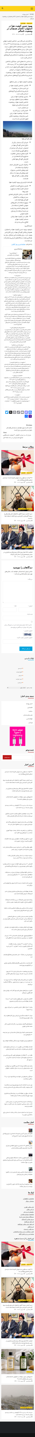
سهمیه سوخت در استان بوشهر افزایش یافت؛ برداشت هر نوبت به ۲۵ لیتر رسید (19, 856)
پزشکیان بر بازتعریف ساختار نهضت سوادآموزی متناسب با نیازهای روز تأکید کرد (19, 831)
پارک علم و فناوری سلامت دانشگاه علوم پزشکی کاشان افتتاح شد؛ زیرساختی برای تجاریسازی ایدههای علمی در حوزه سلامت (17, 1160)
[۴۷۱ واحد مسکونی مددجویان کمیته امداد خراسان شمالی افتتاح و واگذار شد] (17, 462)
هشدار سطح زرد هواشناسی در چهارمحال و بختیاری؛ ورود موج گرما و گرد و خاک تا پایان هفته (18, 1094)
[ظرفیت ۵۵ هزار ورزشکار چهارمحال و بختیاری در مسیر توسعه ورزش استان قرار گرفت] (17, 536)
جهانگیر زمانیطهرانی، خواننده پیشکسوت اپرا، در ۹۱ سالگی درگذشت (18, 1077)
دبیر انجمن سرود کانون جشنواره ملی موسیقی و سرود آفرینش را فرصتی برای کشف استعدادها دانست (18, 516)
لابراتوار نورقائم (29, 1221)
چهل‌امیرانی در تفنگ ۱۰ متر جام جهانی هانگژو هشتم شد (18, 955)
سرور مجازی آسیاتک (28, 1219)
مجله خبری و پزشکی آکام (26, 1234)
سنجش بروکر (30, 1201)
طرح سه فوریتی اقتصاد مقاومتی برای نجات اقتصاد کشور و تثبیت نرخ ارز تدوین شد (18, 840)
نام (15, 606)
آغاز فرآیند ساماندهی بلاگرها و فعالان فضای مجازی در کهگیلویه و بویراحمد (18, 964)
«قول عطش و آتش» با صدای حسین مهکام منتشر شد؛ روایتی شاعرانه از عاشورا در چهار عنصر (17, 848)
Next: (17, 435)
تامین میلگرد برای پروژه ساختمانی (23, 1231)
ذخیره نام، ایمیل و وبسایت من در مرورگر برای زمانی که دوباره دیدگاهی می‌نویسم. (18, 626)
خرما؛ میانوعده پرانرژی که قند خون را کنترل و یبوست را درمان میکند (19, 1185)
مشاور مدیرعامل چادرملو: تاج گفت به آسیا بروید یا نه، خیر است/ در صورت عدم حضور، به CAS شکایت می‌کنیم (17, 982)
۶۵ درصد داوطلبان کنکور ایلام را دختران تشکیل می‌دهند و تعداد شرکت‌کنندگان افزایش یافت (18, 814)
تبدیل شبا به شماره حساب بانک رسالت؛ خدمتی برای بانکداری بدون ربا (17, 1113)
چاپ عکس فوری (29, 1207)
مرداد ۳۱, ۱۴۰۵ (21, 1417)
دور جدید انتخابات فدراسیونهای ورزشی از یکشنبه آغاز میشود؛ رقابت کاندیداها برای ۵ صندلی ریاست (18, 1086)
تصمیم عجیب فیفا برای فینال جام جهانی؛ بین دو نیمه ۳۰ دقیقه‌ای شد (17, 1033)
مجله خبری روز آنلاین (18, 244)
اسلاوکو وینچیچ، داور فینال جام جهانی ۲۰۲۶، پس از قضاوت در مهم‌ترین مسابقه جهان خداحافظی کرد (18, 936)
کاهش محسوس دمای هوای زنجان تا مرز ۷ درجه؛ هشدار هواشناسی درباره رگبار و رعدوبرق (18, 1000)
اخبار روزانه (29, 23)
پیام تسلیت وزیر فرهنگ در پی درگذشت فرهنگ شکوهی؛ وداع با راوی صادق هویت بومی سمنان (18, 900)
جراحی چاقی (30, 1209)
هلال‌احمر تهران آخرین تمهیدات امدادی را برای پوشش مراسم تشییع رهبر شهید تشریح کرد (17, 1134)
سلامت (30, 711)
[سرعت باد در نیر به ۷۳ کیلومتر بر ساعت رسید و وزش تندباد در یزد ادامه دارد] (17, 1397)
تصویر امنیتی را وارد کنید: (24, 637)
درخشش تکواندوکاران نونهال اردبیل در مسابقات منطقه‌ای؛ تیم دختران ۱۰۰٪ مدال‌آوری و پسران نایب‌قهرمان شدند (18, 874)
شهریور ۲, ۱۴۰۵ (20, 557)
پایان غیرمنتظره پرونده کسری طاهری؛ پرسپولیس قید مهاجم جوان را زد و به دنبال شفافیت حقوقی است (18, 1068)
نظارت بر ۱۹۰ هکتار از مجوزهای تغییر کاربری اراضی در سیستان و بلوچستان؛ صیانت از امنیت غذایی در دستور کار (17, 1057)
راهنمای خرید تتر (28, 1211)
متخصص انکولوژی (28, 1198)
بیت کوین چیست (29, 1229)
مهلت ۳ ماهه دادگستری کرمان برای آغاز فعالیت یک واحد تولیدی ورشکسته (18, 1016)
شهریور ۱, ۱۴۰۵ (21, 1381)
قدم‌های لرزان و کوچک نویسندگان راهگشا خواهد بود (17, 1040)
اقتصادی (23, 473)
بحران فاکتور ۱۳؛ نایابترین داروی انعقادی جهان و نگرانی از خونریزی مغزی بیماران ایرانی (19, 1146)
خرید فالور (31, 1226)
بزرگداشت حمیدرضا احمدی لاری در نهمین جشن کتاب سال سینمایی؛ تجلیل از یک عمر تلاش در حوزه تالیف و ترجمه (18, 1104)
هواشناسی (23, 23)
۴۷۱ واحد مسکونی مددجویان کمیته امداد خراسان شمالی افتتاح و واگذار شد (17, 479)
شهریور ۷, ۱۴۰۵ (20, 482)
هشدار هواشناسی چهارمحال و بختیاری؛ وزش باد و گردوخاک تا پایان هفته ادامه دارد (18, 892)
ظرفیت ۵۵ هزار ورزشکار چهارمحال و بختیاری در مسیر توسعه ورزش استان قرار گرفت (17, 553)
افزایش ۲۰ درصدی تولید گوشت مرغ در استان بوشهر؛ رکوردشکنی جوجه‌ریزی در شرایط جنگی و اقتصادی (17, 865)
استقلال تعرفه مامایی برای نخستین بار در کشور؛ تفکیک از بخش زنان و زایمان (19, 1173)
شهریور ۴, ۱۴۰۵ (20, 521)
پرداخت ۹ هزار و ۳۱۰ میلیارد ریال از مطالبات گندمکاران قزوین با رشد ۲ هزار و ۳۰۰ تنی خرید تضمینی (19, 946)
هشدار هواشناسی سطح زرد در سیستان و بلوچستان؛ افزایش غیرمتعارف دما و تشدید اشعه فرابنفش (17, 1048)
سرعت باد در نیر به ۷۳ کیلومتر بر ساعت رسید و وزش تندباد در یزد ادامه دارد (18, 806)
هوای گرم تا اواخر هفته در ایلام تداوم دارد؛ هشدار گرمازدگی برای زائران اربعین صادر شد (18, 928)
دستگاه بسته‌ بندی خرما (26, 1216)
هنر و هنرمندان (22, 509)
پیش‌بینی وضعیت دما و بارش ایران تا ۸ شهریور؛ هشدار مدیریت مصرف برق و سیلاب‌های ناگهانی (19, 972)
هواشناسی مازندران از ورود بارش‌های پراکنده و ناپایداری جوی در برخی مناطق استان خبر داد (19, 823)
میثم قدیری (28, 34)
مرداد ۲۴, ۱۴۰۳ (19, 34)
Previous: (19, 427)
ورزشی (23, 547)
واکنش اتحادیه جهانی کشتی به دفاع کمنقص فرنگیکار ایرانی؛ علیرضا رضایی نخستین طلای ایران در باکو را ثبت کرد (17, 918)
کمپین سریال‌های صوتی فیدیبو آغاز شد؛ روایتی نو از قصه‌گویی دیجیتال (17, 991)
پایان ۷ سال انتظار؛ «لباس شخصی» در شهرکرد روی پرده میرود (18, 1008)
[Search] (2, 8)
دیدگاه (29, 579)
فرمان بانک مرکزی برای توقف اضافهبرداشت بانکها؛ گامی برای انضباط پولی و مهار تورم (18, 909)
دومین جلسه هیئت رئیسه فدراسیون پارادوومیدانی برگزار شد (17, 884)
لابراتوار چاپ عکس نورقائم (26, 1224)
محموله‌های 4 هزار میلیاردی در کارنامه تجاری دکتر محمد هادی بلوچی (18, 1025)
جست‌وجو (30, 750)
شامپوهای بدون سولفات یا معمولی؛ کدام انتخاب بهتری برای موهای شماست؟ (19, 798)
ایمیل (30, 606)
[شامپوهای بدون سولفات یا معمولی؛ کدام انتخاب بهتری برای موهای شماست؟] (17, 1361)
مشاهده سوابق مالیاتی (27, 1214)
